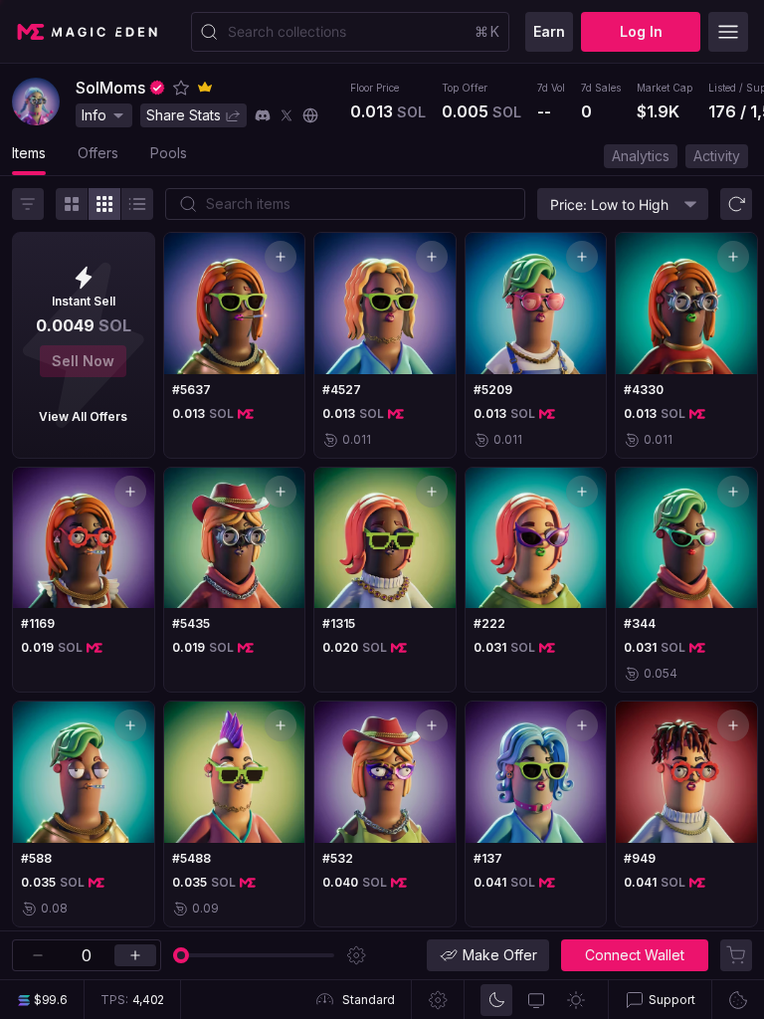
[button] (181, 88)
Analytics (640, 155)
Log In (641, 31)
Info (94, 114)
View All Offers (83, 416)
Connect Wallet (634, 954)
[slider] (181, 955)
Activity (716, 155)
